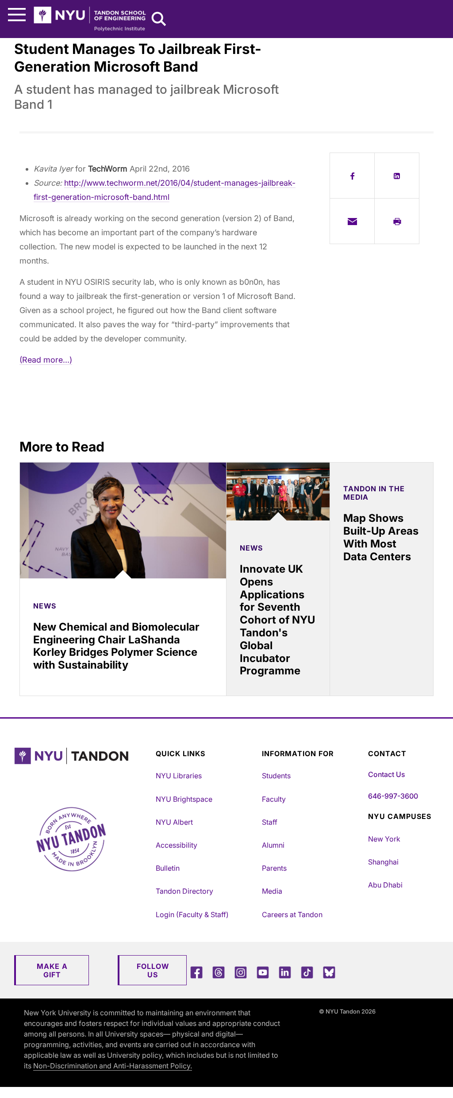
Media (272, 891)
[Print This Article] (396, 221)
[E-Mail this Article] (352, 221)
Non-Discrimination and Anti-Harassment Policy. (112, 1065)
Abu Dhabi (385, 884)
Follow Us (153, 970)
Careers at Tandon (292, 914)
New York (384, 838)
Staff (269, 822)
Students (276, 775)
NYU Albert (174, 822)
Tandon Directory (184, 891)
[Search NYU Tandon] (159, 20)
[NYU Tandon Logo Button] (82, 767)
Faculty (274, 799)
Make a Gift (52, 970)
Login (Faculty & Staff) (192, 914)
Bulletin (168, 868)
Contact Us (386, 774)
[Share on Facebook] (352, 176)
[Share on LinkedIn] (396, 176)
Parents (274, 868)
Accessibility (176, 845)
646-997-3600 (393, 796)
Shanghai (383, 861)
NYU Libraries (179, 775)
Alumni (273, 845)
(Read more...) (45, 359)
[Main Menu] (16, 14)
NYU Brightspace (184, 799)
